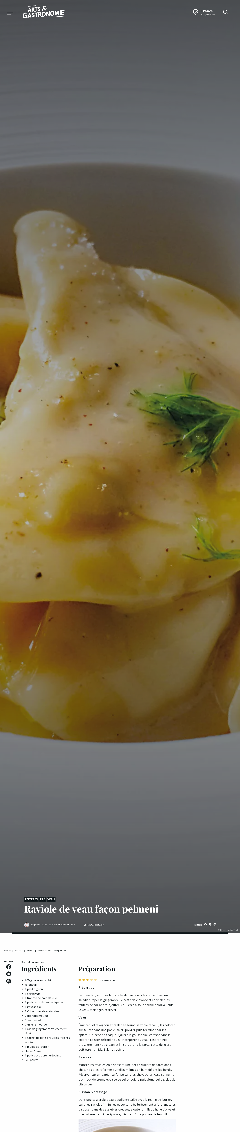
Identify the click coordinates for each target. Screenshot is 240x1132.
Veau (51, 899)
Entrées (31, 899)
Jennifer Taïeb (40, 924)
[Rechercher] (225, 12)
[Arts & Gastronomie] (44, 12)
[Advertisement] (210, 980)
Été (42, 899)
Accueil (7, 950)
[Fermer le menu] (9, 11)
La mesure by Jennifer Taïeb (62, 924)
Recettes (19, 950)
